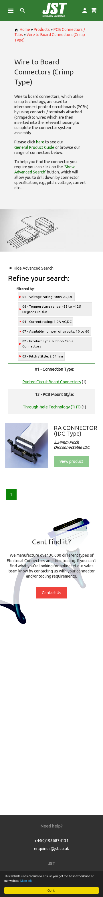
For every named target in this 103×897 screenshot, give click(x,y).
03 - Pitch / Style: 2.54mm (42, 356)
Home (25, 29)
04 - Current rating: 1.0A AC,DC (47, 321)
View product (71, 461)
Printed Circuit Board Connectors (52, 382)
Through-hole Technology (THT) (52, 407)
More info (26, 880)
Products (42, 29)
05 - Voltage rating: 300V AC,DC (47, 297)
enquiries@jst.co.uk (51, 848)
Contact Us (51, 592)
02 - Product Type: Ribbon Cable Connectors (48, 343)
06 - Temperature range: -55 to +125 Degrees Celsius (51, 309)
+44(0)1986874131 (51, 840)
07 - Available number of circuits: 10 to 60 (55, 331)
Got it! (51, 890)
